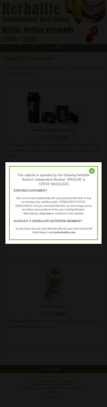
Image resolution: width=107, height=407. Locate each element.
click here (45, 213)
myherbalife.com (64, 232)
